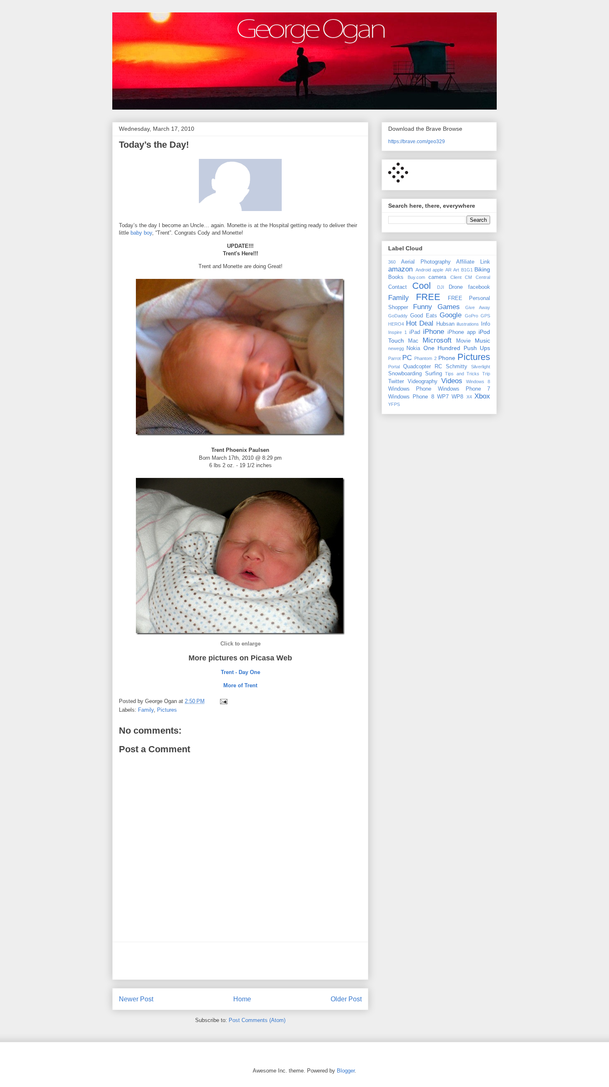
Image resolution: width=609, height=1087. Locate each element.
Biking (482, 269)
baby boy (141, 233)
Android (423, 269)
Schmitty (456, 367)
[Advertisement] (240, 960)
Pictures (167, 710)
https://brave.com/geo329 (416, 141)
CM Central (477, 277)
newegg (396, 348)
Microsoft (437, 340)
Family (146, 710)
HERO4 (396, 324)
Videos (451, 381)
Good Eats (423, 316)
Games (448, 307)
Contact (397, 287)
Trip (486, 373)
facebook (479, 287)
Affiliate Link (473, 262)
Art (456, 269)
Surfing (433, 374)
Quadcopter (417, 367)
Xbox (482, 396)
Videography (422, 381)
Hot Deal (420, 323)
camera (437, 277)
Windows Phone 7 (464, 389)
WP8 (457, 397)
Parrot (394, 358)
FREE (428, 297)
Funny (422, 307)
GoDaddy (398, 315)
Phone (446, 358)
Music (482, 340)
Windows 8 (478, 381)
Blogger (346, 1071)
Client (456, 277)
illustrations (468, 324)
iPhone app (461, 332)
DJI (440, 287)
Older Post (346, 999)
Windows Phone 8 (411, 397)
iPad (414, 332)
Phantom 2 (425, 358)
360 (392, 261)
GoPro (471, 315)
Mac (413, 341)
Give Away (477, 307)
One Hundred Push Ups (456, 348)
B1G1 (467, 269)
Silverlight (480, 366)
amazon (400, 269)
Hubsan (445, 324)
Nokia (413, 348)
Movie (463, 341)
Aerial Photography (426, 262)
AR (448, 269)
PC (407, 358)
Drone (456, 287)
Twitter (396, 381)
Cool (421, 286)
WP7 (443, 397)
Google (451, 315)
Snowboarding (405, 374)
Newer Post (136, 999)
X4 (469, 396)
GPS (485, 315)
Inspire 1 (397, 332)
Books (396, 277)
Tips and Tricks (462, 373)
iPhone (433, 332)
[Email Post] (223, 701)
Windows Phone (409, 389)
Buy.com (416, 277)
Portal (394, 366)
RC (438, 367)
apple (438, 269)
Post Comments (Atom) (257, 1020)
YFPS (394, 404)
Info (485, 324)
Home (242, 999)
